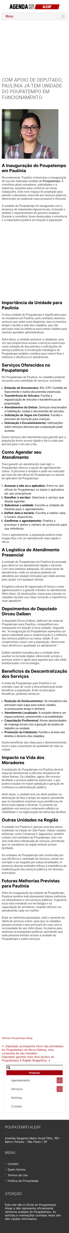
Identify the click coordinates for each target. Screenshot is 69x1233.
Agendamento (20, 1080)
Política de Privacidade (23, 1181)
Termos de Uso (18, 1175)
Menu (9, 16)
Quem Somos (16, 1169)
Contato (16, 1106)
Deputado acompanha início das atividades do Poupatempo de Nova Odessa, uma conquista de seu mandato (32, 1049)
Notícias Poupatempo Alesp (17, 1038)
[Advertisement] (34, 46)
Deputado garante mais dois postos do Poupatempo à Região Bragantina (28, 1058)
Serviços (17, 1089)
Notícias (16, 1097)
